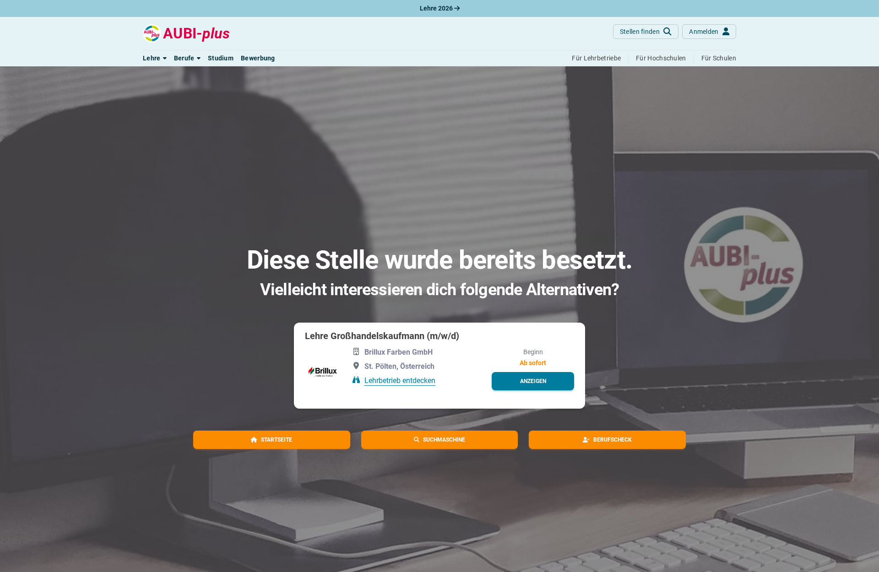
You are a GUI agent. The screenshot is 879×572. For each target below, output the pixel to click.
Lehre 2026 (437, 8)
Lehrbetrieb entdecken (399, 380)
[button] (155, 58)
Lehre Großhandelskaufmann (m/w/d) (382, 335)
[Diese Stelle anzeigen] (323, 372)
